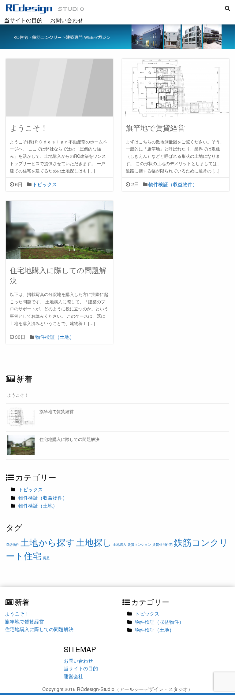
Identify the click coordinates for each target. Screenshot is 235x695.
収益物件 (12, 544)
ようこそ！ (29, 127)
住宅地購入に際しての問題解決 (58, 275)
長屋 (46, 558)
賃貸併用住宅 (162, 544)
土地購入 (119, 544)
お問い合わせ (66, 20)
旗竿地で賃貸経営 (155, 127)
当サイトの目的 (23, 20)
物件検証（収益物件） (172, 184)
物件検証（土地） (54, 336)
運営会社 (73, 676)
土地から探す (48, 541)
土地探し (94, 541)
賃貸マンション (139, 544)
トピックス (44, 184)
